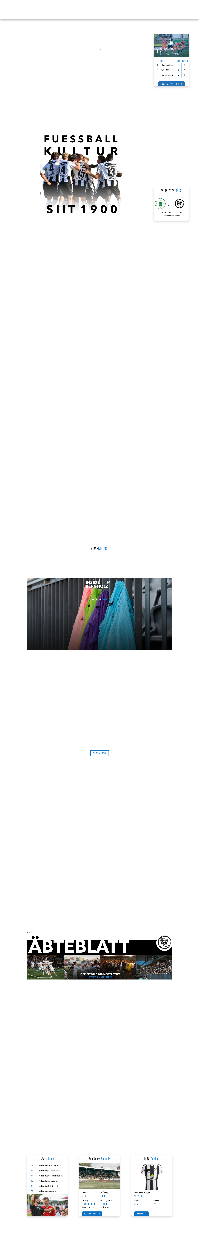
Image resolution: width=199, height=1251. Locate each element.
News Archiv (99, 753)
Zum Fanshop (142, 1214)
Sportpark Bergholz (92, 1214)
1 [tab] (94, 599)
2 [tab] (99, 599)
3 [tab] (102, 599)
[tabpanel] (99, 614)
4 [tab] (106, 599)
